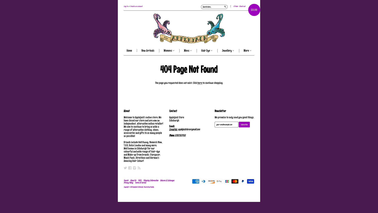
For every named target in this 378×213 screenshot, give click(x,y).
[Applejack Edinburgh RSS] (139, 168)
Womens (168, 50)
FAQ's (139, 180)
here (199, 82)
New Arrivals (147, 50)
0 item (236, 6)
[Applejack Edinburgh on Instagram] (134, 168)
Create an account (136, 6)
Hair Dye (206, 50)
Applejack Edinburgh (138, 187)
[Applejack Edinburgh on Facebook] (130, 168)
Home (129, 50)
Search (126, 180)
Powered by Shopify (149, 187)
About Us (133, 180)
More (247, 50)
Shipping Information (150, 180)
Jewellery (227, 50)
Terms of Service (140, 182)
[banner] (189, 28)
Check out (242, 6)
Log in (126, 6)
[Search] (225, 7)
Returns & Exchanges (167, 180)
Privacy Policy (128, 182)
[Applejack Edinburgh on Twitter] (125, 168)
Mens (187, 50)
